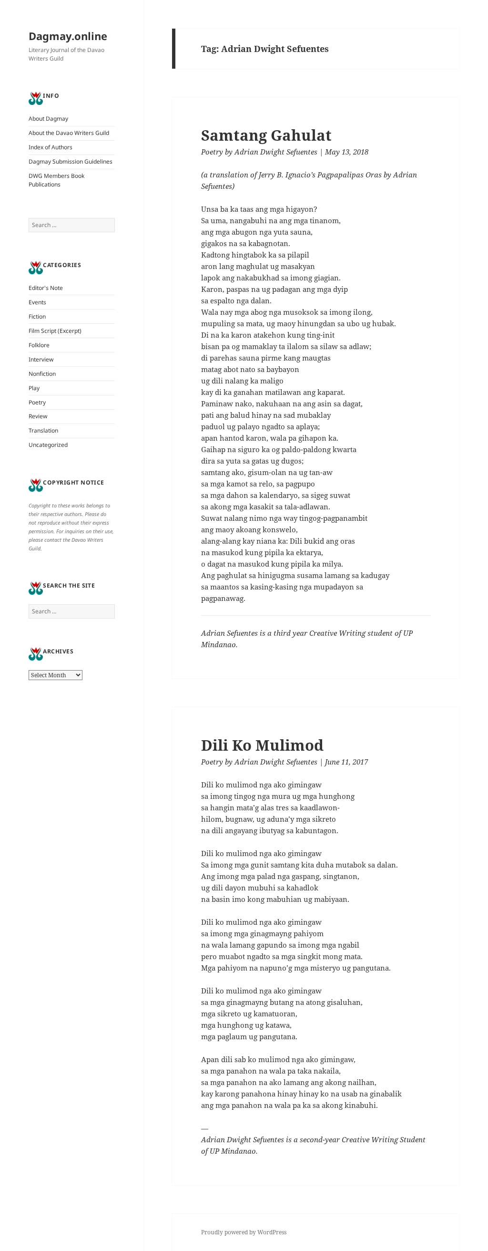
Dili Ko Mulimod (262, 745)
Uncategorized (48, 445)
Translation (43, 430)
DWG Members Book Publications (56, 180)
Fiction (37, 316)
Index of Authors (50, 147)
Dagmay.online (68, 36)
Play (34, 388)
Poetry (37, 402)
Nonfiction (42, 374)
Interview (41, 359)
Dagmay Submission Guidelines (70, 161)
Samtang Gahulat (266, 135)
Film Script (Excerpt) (55, 331)
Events (37, 302)
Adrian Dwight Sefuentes (275, 151)
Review (38, 416)
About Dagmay (48, 118)
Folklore (39, 345)
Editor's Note (46, 288)
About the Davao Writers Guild (69, 133)
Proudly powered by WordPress (243, 1232)
